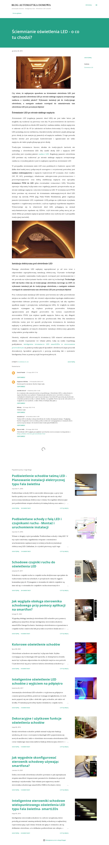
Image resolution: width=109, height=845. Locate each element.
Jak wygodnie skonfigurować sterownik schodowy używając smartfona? (35, 761)
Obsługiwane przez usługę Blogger (55, 840)
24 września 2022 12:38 (32, 416)
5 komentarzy (25, 747)
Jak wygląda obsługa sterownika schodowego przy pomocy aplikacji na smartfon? (38, 605)
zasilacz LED (44, 154)
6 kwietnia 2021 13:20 (34, 390)
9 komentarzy (25, 633)
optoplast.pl (20, 416)
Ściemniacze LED (88, 67)
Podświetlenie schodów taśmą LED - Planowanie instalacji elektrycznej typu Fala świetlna (39, 480)
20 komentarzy (26, 590)
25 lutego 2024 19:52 (32, 429)
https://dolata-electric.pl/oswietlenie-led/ (31, 434)
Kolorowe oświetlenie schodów (36, 644)
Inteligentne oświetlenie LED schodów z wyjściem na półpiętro (37, 681)
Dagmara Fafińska (22, 381)
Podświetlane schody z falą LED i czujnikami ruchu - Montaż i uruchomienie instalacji (37, 523)
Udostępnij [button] (88, 57)
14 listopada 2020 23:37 (36, 381)
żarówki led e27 (21, 390)
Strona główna (17, 13)
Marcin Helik (20, 429)
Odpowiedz (21, 377)
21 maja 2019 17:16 (32, 372)
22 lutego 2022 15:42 (29, 407)
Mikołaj (19, 407)
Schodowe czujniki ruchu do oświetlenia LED (33, 564)
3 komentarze (25, 708)
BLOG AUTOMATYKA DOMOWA (31, 5)
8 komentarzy (25, 668)
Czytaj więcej (64, 508)
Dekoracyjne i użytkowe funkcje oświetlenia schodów (36, 720)
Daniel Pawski (21, 372)
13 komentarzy (26, 551)
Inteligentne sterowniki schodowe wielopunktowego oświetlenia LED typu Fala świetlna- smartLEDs (38, 805)
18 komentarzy (26, 508)
